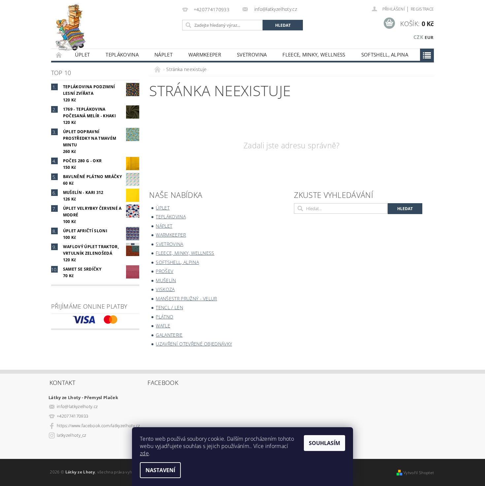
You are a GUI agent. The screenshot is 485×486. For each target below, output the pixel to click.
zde (144, 453)
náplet (163, 54)
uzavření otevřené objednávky (194, 344)
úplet (82, 54)
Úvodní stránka (59, 54)
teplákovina (122, 54)
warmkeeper (204, 54)
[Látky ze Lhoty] (70, 27)
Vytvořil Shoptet (419, 472)
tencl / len (169, 307)
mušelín (166, 280)
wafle (163, 325)
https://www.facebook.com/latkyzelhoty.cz (98, 426)
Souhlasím (324, 443)
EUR (429, 37)
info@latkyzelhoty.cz (77, 406)
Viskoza (165, 289)
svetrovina (252, 54)
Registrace (422, 9)
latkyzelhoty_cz (71, 435)
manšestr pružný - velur (186, 298)
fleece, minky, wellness (313, 54)
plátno (164, 317)
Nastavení (160, 470)
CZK (418, 37)
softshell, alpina (384, 54)
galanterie (169, 335)
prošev (164, 271)
